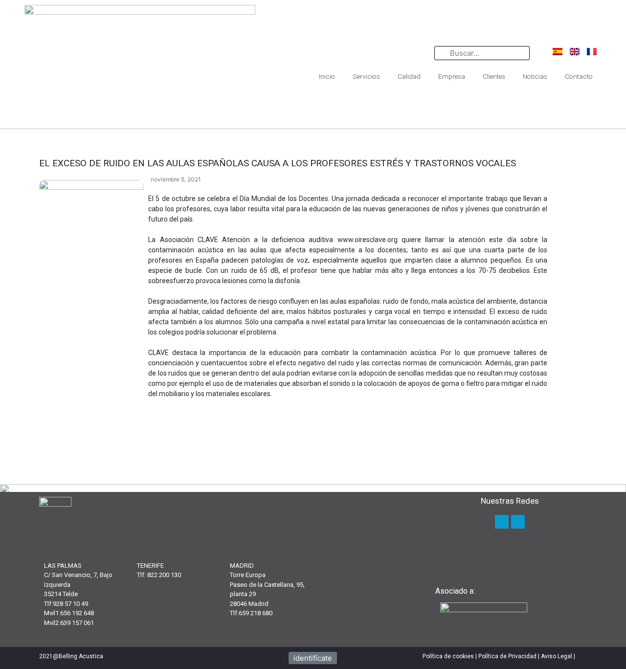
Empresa (451, 76)
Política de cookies (448, 656)
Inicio (327, 76)
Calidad (409, 76)
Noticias (535, 76)
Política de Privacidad (507, 656)
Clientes (494, 76)
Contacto (579, 76)
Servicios (366, 76)
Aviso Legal (556, 656)
